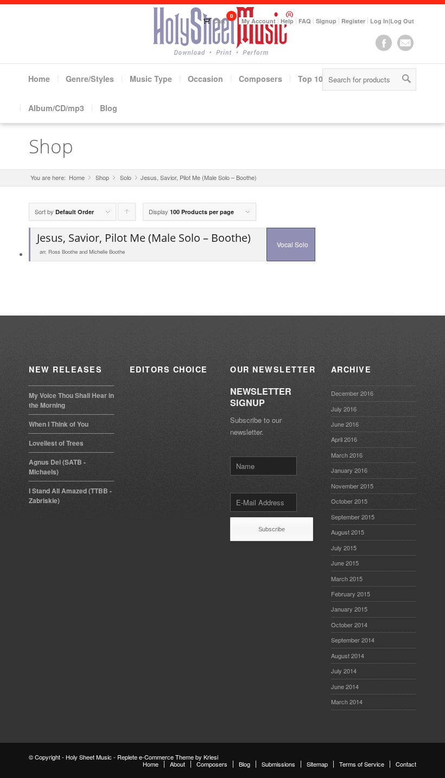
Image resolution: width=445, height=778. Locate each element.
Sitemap (317, 764)
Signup (326, 21)
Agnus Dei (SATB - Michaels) (57, 467)
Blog (108, 107)
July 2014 (344, 670)
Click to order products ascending (127, 214)
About (177, 764)
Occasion (205, 78)
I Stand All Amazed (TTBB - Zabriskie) (70, 495)
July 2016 (344, 408)
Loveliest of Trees (56, 443)
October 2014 (349, 624)
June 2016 (345, 424)
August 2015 (347, 532)
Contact (406, 764)
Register (353, 21)
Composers (260, 78)
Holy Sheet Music (89, 757)
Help (287, 21)
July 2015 (344, 547)
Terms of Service (361, 764)
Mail (405, 43)
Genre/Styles (90, 78)
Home (39, 78)
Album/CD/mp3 (56, 107)
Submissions (278, 764)
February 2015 (350, 593)
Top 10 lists (319, 78)
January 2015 (349, 609)
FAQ (304, 21)
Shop (51, 146)
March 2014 (347, 701)
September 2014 (352, 639)
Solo (125, 177)
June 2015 (345, 562)
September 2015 (352, 516)
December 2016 (352, 393)
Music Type (151, 78)
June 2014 (345, 686)
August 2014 (347, 655)
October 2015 (349, 501)
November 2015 (352, 485)
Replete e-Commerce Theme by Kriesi (167, 757)
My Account (258, 21)
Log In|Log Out (392, 21)
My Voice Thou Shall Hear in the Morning (71, 400)
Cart (219, 21)
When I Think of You (58, 424)
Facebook (383, 43)
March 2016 (347, 455)
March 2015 (347, 578)
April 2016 (344, 439)
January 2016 (349, 470)
